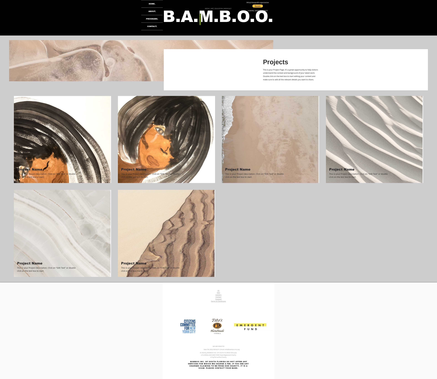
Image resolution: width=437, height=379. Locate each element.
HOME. (152, 4)
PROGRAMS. (152, 19)
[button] (257, 6)
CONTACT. (152, 26)
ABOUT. (152, 11)
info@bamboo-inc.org (232, 349)
